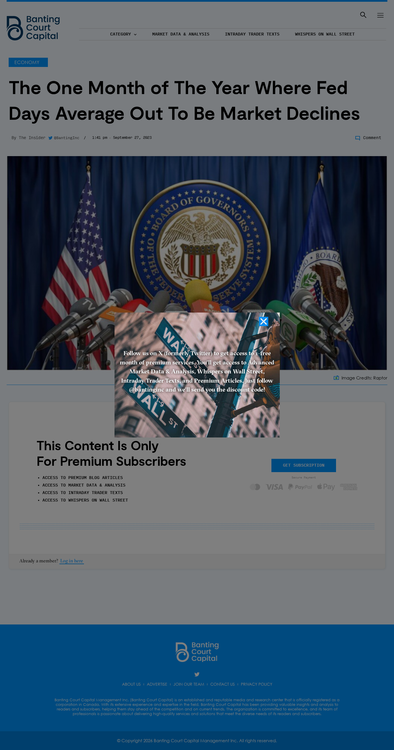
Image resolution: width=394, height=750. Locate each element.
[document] (197, 375)
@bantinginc (146, 390)
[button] (263, 321)
